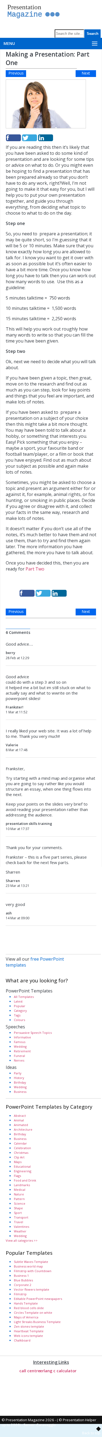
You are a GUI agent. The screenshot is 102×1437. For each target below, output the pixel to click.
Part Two (35, 569)
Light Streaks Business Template (37, 1322)
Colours (19, 1020)
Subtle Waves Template (31, 1262)
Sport (18, 1213)
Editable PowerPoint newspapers (38, 1299)
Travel (18, 1222)
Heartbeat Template (29, 1331)
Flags (17, 1176)
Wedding (20, 1046)
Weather (20, 1231)
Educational (22, 1166)
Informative (22, 1037)
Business (20, 1092)
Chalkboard (22, 1340)
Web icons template (28, 1336)
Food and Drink (25, 1180)
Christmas (21, 1153)
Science (19, 1203)
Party (17, 1073)
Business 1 (21, 1275)
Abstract (20, 1116)
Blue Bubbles (23, 1280)
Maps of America (26, 1317)
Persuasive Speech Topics (33, 1033)
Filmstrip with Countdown (32, 1271)
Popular (19, 1006)
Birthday (20, 1082)
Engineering (22, 1171)
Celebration (22, 1148)
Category (20, 1011)
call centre (29, 1370)
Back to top (91, 1432)
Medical (19, 1190)
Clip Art (19, 1157)
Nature (19, 1194)
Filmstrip (20, 1294)
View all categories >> (22, 1240)
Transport (21, 1217)
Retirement (22, 1051)
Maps (17, 1162)
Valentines (21, 1227)
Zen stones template (29, 1326)
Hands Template (26, 1303)
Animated (21, 1125)
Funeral (19, 1056)
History (19, 1078)
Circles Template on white (33, 1312)
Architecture (23, 1129)
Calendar (20, 1143)
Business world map (28, 1266)
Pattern (19, 1199)
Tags (17, 1015)
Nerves (19, 1060)
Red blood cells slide (29, 1308)
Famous (19, 1042)
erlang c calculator (58, 1370)
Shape (18, 1208)
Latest (18, 1001)
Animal (19, 1120)
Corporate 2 (22, 1285)
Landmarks (22, 1185)
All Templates (24, 997)
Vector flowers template (31, 1289)
